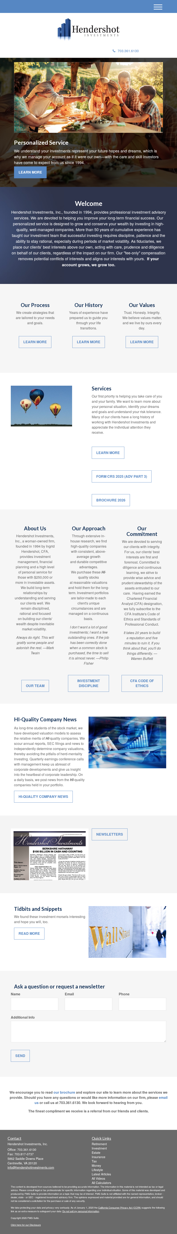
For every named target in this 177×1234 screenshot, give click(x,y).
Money (96, 1165)
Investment (99, 1148)
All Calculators (101, 1183)
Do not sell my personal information (80, 1211)
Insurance (98, 1157)
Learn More (30, 172)
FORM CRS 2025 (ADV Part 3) (121, 476)
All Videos (98, 1178)
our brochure (64, 1092)
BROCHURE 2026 (110, 500)
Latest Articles (101, 1174)
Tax (94, 1161)
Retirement (99, 1144)
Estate (96, 1152)
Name (15, 994)
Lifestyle (97, 1170)
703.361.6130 (128, 50)
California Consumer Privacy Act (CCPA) (119, 1207)
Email (69, 994)
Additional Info (23, 1017)
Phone (124, 994)
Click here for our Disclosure (26, 1224)
